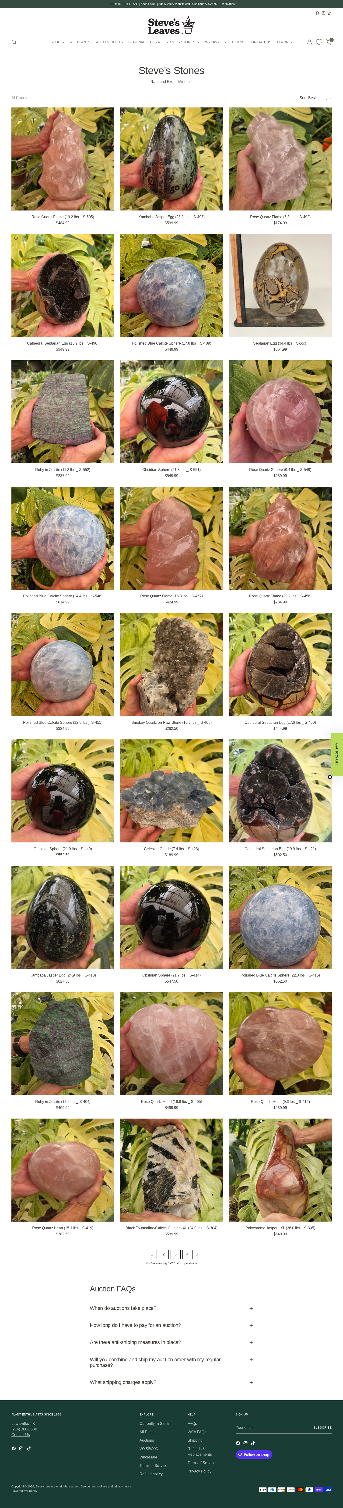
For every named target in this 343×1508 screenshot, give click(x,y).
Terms (163, 783)
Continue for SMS (147, 768)
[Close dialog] (256, 697)
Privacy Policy (155, 783)
